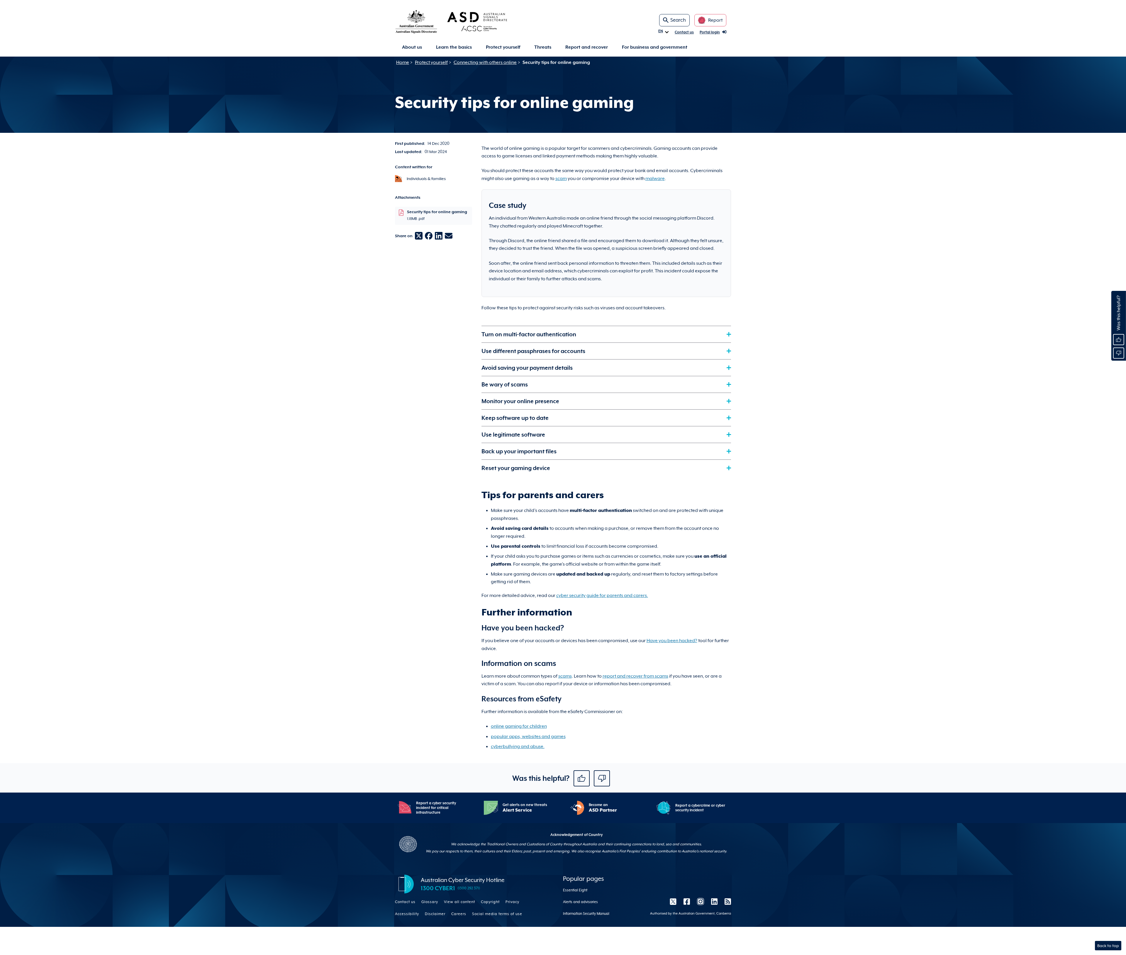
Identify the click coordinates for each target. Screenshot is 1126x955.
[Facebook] (686, 901)
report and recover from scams (635, 676)
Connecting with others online (485, 62)
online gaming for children (519, 726)
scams (565, 676)
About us (412, 47)
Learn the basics (454, 47)
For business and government (654, 47)
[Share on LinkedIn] (438, 236)
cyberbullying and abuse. (518, 746)
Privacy (512, 902)
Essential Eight (575, 890)
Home (402, 62)
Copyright (490, 902)
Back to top (1108, 945)
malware (655, 178)
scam (561, 178)
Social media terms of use (497, 914)
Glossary (429, 902)
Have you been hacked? (672, 640)
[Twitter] (673, 901)
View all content (459, 902)
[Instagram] (700, 901)
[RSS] (726, 901)
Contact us (684, 32)
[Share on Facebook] (429, 236)
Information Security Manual (586, 914)
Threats (542, 47)
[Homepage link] (460, 21)
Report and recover (586, 47)
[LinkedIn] (714, 901)
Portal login (710, 32)
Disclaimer (435, 914)
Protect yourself (503, 47)
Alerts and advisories (580, 902)
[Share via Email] (448, 236)
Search (678, 20)
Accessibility (407, 914)
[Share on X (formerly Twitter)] (419, 236)
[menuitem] (412, 47)
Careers (458, 914)
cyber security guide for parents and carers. (602, 595)
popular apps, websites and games (528, 736)
